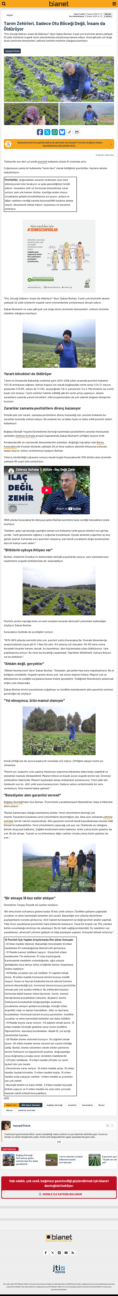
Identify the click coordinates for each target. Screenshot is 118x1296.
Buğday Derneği (13, 802)
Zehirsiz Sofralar (26, 435)
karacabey (87, 1105)
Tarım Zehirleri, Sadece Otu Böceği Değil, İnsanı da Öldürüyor (54, 25)
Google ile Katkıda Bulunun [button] (62, 1194)
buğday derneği (55, 1105)
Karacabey (10, 446)
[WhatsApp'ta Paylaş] (55, 132)
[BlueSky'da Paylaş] (62, 132)
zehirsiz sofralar (26, 1110)
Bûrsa (9, 1110)
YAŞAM (9, 15)
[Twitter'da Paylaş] (47, 132)
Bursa (100, 442)
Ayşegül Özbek (21, 1125)
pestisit (42, 161)
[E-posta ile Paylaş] (77, 132)
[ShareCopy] (69, 132)
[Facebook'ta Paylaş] (40, 132)
